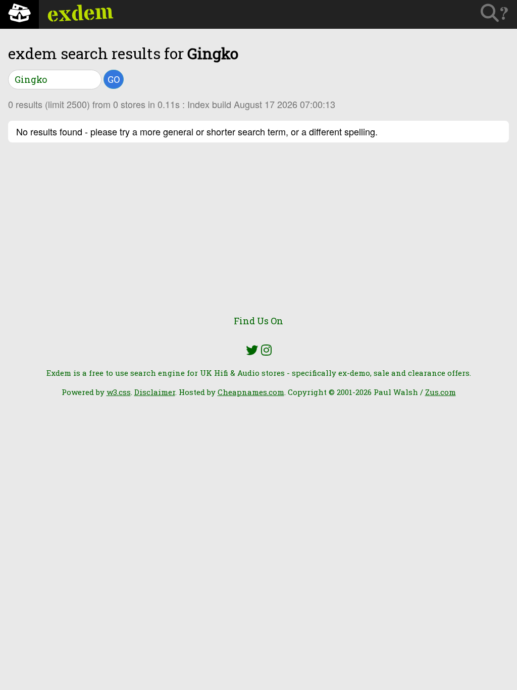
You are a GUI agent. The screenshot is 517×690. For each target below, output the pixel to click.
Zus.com (440, 392)
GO (114, 79)
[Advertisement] (258, 234)
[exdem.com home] (19, 14)
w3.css (119, 392)
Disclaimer (154, 392)
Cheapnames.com (251, 392)
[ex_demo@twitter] (252, 350)
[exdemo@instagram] (266, 350)
